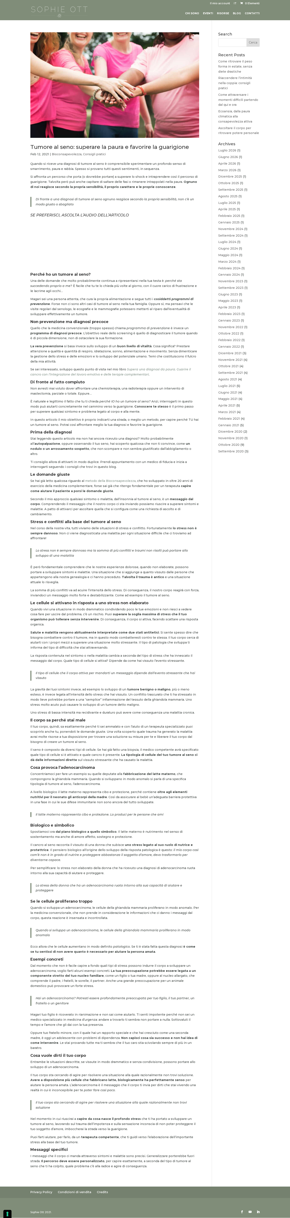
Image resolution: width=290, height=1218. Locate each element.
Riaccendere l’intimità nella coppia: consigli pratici (235, 83)
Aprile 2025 (227, 209)
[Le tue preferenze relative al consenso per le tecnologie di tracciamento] (7, 1214)
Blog (237, 13)
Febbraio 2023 (229, 314)
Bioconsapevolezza (67, 154)
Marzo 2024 (227, 262)
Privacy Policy (41, 1192)
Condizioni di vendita (74, 1192)
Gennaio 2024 (229, 275)
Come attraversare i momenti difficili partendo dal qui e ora (238, 100)
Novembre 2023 (230, 281)
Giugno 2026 (228, 157)
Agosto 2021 (227, 379)
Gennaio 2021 (228, 425)
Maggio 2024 (228, 255)
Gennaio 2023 (229, 320)
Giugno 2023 (228, 294)
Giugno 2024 (228, 248)
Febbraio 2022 (229, 340)
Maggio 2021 (228, 399)
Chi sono (192, 13)
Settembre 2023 (231, 288)
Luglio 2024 (227, 242)
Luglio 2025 (227, 203)
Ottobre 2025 (228, 183)
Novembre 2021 (230, 360)
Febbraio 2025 (229, 216)
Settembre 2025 (230, 190)
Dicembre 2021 (230, 353)
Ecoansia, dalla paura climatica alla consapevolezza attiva (235, 116)
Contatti (252, 13)
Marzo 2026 (227, 170)
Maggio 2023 (228, 301)
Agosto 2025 (228, 196)
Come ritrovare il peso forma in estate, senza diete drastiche (235, 66)
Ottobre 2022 (228, 333)
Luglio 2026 (227, 150)
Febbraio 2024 (229, 268)
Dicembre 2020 (230, 431)
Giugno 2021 (227, 392)
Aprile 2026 (227, 163)
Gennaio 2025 (229, 222)
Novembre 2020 (231, 438)
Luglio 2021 (227, 386)
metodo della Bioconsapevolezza (110, 481)
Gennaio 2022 (229, 347)
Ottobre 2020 (228, 445)
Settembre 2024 (231, 235)
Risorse (223, 13)
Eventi (208, 13)
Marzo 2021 (227, 412)
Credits (102, 1192)
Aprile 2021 (226, 405)
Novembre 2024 (230, 229)
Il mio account (220, 3)
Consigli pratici (94, 154)
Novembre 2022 (230, 327)
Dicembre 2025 (230, 176)
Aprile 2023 (227, 307)
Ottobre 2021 (228, 366)
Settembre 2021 (230, 373)
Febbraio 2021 (229, 419)
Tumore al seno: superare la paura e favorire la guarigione (109, 147)
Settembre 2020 (231, 451)
